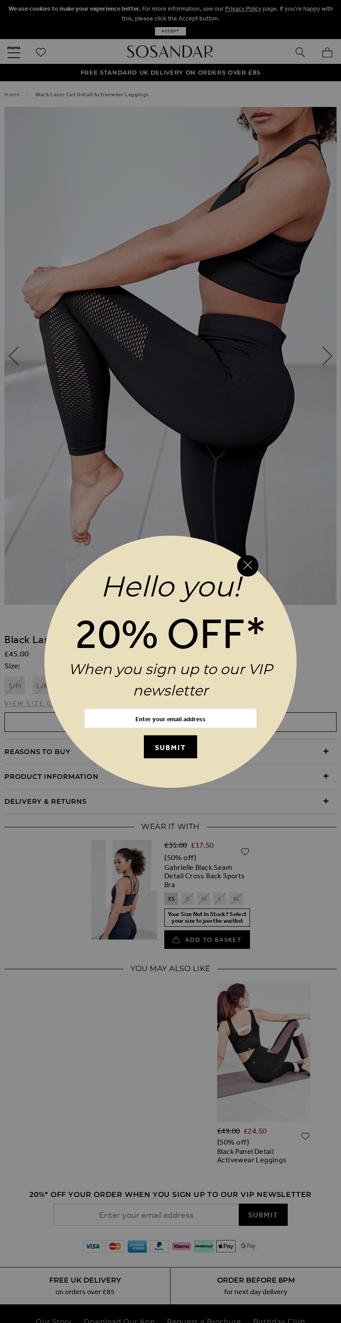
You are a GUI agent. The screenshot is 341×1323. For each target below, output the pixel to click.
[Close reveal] (247, 566)
